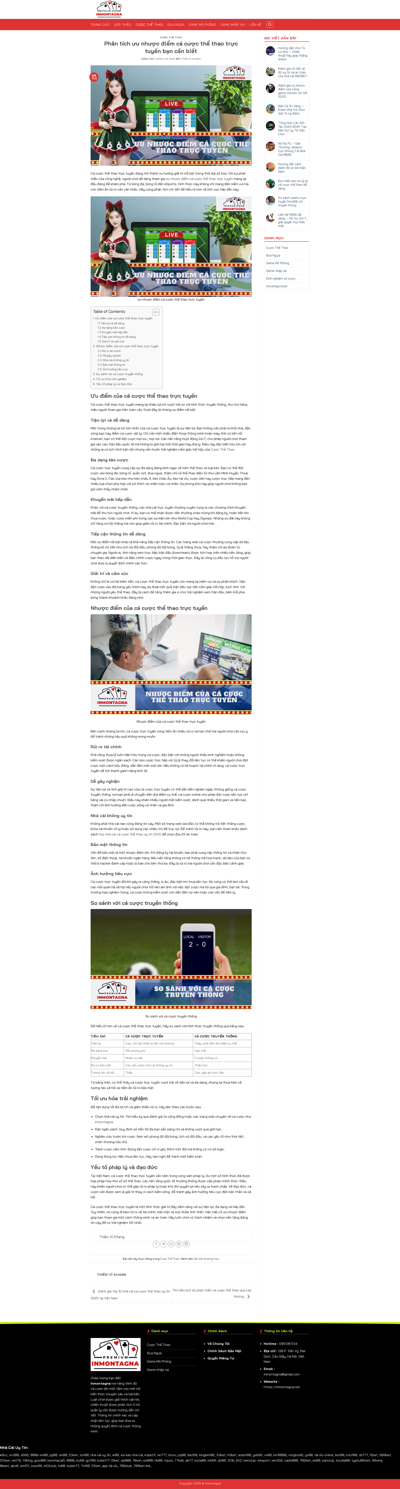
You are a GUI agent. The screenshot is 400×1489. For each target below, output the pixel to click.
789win (305, 1460)
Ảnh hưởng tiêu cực (115, 369)
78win (136, 1460)
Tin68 (85, 1466)
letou (172, 1455)
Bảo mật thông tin (114, 364)
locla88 (200, 1460)
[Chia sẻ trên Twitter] (163, 1244)
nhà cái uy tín (100, 1455)
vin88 (43, 1455)
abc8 (14, 1466)
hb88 (158, 1460)
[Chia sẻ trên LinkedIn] (186, 1244)
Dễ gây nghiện (112, 355)
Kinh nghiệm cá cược (280, 278)
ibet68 (193, 1455)
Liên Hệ (255, 24)
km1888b (280, 1455)
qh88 (222, 1460)
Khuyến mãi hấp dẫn (115, 332)
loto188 (351, 1455)
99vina (377, 1460)
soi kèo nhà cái (132, 1455)
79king (27, 1460)
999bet (385, 1455)
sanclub (328, 1460)
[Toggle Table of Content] (154, 312)
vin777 (162, 1455)
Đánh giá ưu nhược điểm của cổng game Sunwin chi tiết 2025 (293, 91)
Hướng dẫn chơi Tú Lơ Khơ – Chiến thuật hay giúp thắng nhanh (292, 53)
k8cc (4, 1455)
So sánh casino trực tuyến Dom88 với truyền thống (292, 201)
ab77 (189, 1460)
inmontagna (104, 1122)
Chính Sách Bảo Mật (224, 1351)
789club (125, 1466)
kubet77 (103, 1460)
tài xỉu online (323, 1455)
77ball (179, 1460)
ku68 (80, 1460)
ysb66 (257, 1455)
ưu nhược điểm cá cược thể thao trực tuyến (199, 179)
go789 (91, 1460)
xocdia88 (343, 1460)
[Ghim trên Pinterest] (178, 1244)
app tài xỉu (110, 1466)
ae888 (126, 1460)
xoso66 (36, 1466)
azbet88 (244, 1455)
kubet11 (150, 1455)
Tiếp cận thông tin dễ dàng (119, 336)
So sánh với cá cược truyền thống (119, 374)
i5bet (115, 1460)
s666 (25, 1455)
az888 (148, 1460)
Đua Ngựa (175, 24)
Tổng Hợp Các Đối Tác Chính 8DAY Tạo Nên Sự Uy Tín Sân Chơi (292, 128)
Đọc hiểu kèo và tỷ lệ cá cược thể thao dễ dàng (293, 184)
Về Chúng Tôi (218, 1344)
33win (95, 1466)
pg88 (53, 1455)
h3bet (231, 1455)
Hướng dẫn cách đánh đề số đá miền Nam (292, 167)
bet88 (339, 1455)
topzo (168, 1460)
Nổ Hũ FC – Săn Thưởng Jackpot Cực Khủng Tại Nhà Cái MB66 (291, 149)
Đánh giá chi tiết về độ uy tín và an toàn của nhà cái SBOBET (292, 72)
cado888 (291, 1460)
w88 (115, 1455)
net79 (16, 1460)
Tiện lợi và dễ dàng (112, 323)
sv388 (14, 1455)
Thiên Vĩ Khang (191, 58)
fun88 (84, 1455)
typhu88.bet (360, 1460)
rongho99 (296, 1455)
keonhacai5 (56, 1460)
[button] (270, 24)
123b (231, 1460)
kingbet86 (207, 1455)
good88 (40, 1460)
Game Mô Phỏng (202, 24)
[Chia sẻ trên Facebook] (156, 1244)
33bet (221, 1455)
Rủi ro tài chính (111, 351)
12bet (374, 1455)
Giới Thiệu (122, 24)
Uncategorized (276, 286)
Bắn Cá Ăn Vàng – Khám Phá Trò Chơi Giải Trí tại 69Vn (291, 109)
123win (5, 1460)
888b (34, 1455)
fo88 (61, 1466)
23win (73, 1455)
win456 (277, 1460)
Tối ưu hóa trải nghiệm (111, 379)
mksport (263, 1460)
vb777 (363, 1455)
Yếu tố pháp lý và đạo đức (114, 384)
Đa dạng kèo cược (113, 327)
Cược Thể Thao (149, 24)
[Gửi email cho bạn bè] (171, 1244)
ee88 (316, 1460)
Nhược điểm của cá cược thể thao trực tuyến (127, 346)
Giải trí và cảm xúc (113, 341)
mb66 (212, 1460)
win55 (24, 1466)
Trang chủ (100, 24)
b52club (50, 1466)
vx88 (268, 1455)
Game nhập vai (233, 24)
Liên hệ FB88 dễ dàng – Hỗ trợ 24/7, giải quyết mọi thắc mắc (292, 220)
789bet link (142, 1466)
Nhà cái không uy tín (116, 360)
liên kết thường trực (206, 1258)
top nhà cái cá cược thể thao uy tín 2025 (130, 834)
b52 (239, 1460)
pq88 (182, 1455)
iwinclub (250, 1460)
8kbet (4, 1466)
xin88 (63, 1455)
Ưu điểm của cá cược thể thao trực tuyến (123, 318)
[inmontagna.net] (111, 9)
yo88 (309, 1455)
